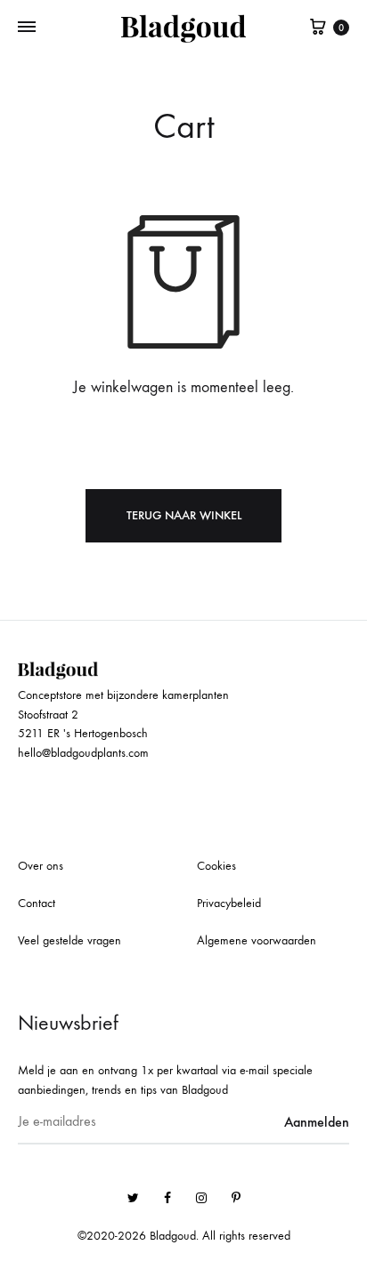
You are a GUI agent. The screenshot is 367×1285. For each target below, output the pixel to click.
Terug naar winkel (183, 515)
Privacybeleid (229, 903)
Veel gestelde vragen (69, 940)
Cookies (216, 865)
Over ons (40, 865)
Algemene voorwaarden (256, 940)
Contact (36, 903)
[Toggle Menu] (27, 27)
